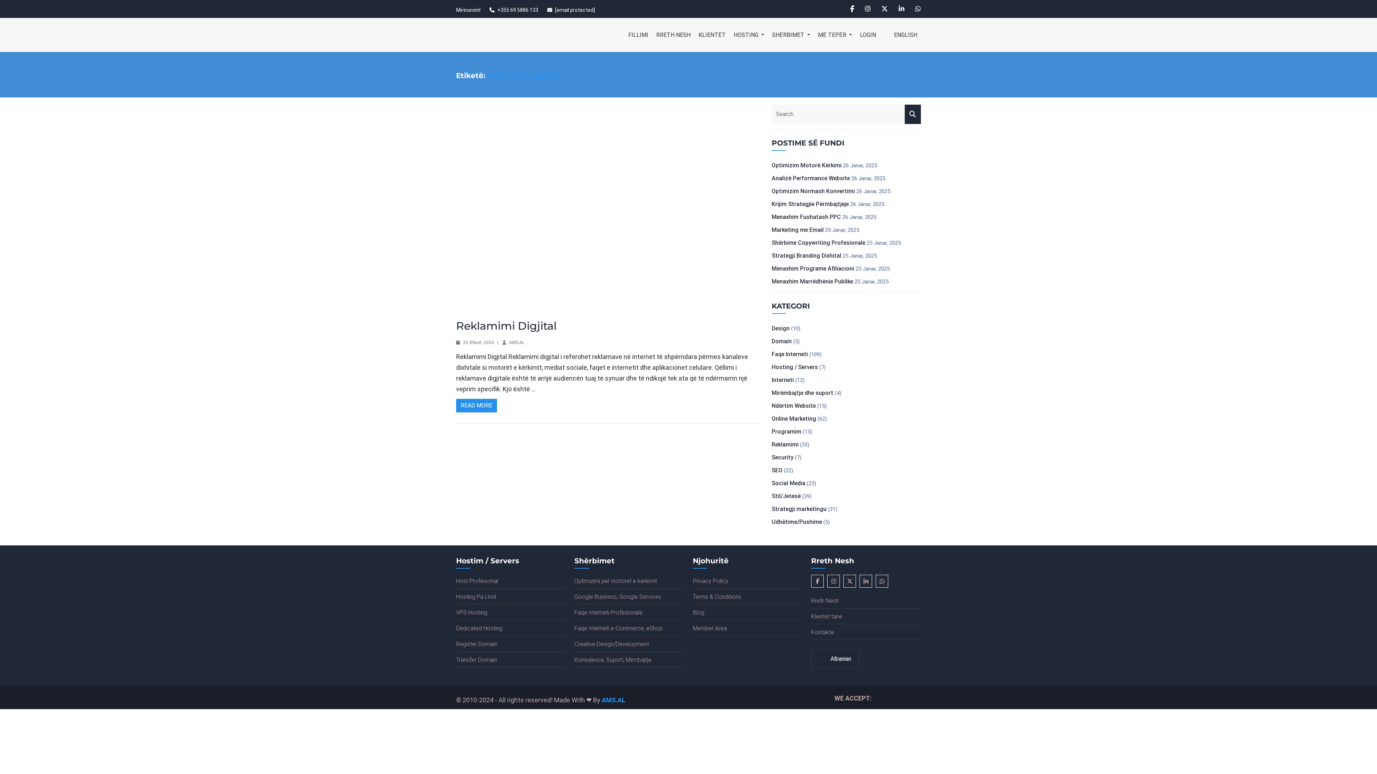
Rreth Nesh (673, 35)
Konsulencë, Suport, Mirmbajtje (613, 659)
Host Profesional (477, 581)
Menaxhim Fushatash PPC (806, 217)
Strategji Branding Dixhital (806, 255)
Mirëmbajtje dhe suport (802, 393)
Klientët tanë (826, 616)
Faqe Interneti (790, 354)
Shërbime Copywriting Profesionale (818, 242)
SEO (777, 470)
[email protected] (575, 10)
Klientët (712, 35)
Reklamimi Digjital (506, 326)
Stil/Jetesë (786, 496)
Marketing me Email (798, 229)
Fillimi (638, 35)
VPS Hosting (471, 612)
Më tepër (833, 35)
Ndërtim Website (794, 405)
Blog (698, 612)
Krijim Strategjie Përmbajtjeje (810, 204)
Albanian (840, 658)
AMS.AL (516, 342)
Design (781, 328)
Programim (786, 431)
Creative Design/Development (611, 644)
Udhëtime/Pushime (797, 522)
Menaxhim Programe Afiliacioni (813, 268)
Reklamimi (785, 444)
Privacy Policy (710, 581)
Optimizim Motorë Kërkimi (807, 165)
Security (783, 457)
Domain (782, 341)
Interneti (783, 380)
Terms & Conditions (717, 596)
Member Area (710, 628)
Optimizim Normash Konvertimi (813, 191)
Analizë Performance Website (811, 178)
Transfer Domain (476, 659)
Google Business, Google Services (617, 596)
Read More (476, 405)
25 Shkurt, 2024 (478, 342)
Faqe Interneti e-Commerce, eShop (618, 628)
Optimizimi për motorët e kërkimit (615, 581)
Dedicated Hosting (479, 628)
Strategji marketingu (799, 509)
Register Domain (476, 644)
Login (868, 35)
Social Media (788, 483)
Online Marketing (794, 418)
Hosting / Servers (795, 367)
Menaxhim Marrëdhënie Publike (812, 281)
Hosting (747, 35)
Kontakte (822, 632)
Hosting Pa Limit (476, 596)
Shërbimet (789, 35)
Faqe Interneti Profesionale (608, 612)
